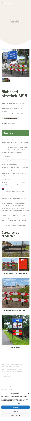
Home (8, 26)
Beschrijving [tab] (9, 133)
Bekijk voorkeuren (15, 415)
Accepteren (15, 407)
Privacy (15, 418)
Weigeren (15, 411)
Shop (13, 26)
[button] (29, 393)
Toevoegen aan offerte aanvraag (10, 118)
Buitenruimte (19, 26)
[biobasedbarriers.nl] (7, 3)
